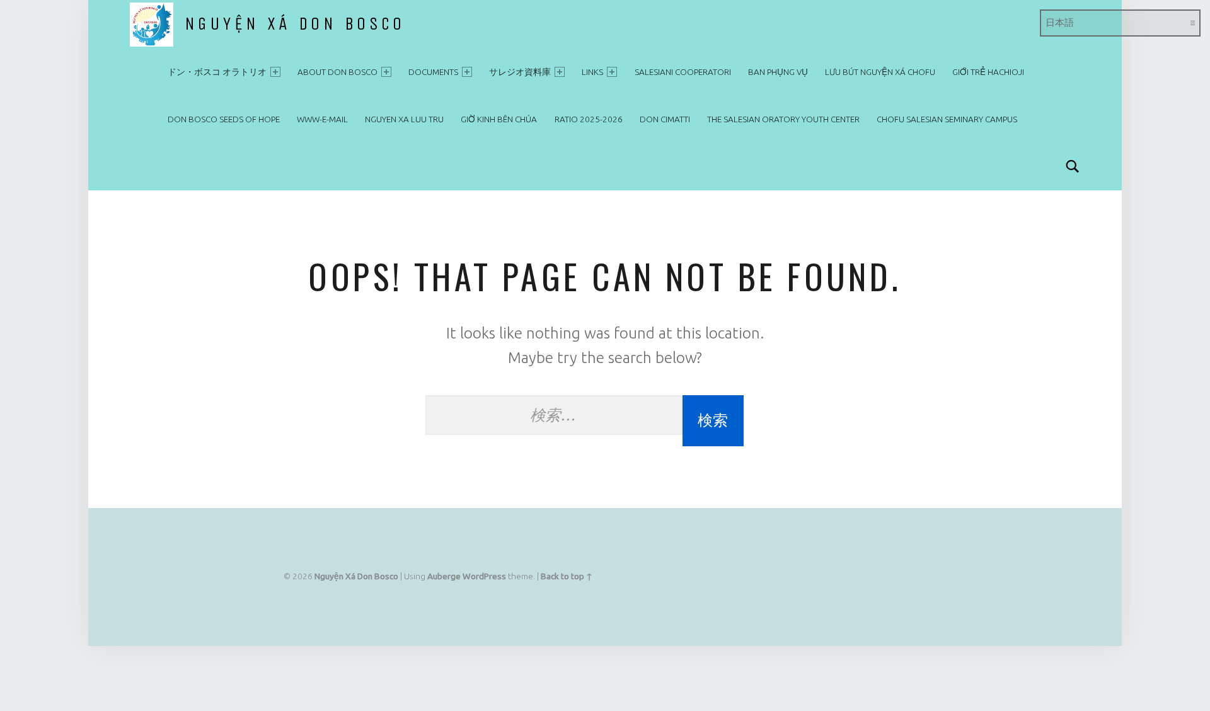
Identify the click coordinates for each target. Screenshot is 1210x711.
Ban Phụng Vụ (778, 72)
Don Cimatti (665, 119)
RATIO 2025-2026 (589, 119)
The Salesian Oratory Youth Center (783, 119)
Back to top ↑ (566, 576)
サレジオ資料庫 (520, 72)
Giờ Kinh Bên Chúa (499, 119)
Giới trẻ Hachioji (988, 72)
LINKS (592, 72)
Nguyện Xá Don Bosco (295, 24)
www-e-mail (322, 119)
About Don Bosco (337, 72)
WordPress (484, 576)
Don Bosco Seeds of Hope (224, 119)
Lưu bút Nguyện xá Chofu (880, 72)
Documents (433, 72)
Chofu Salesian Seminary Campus (947, 119)
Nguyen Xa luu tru (404, 119)
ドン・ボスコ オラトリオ (217, 72)
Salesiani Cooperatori (683, 72)
